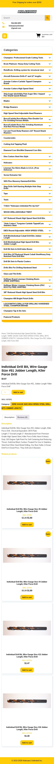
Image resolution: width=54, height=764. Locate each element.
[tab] (5, 36)
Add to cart (18, 392)
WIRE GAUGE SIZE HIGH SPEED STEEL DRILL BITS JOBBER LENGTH (26, 406)
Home (4, 333)
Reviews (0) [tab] (22, 417)
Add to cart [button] (27, 525)
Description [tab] (9, 417)
